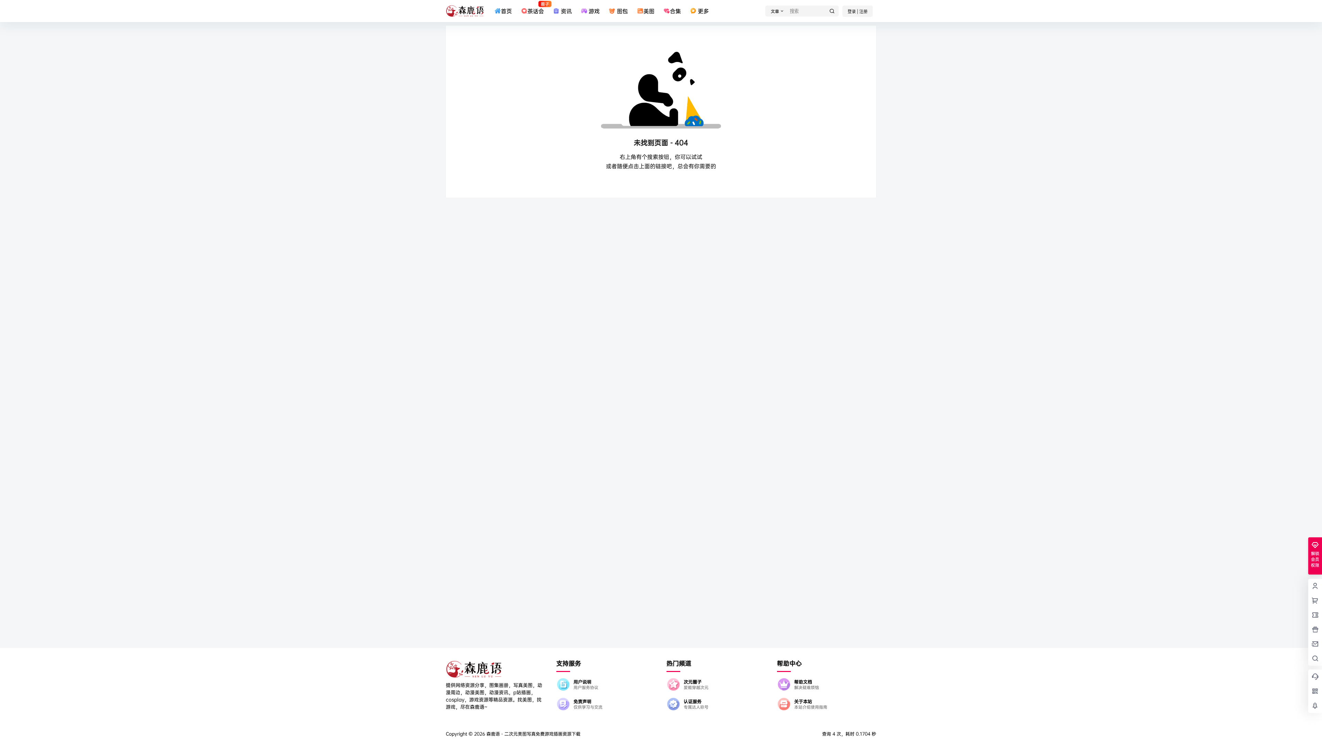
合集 (675, 11)
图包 (622, 11)
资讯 (566, 11)
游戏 (594, 11)
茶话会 (535, 8)
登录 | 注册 (858, 11)
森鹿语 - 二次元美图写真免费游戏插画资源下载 (532, 734)
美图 (648, 11)
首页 (506, 11)
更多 (703, 11)
